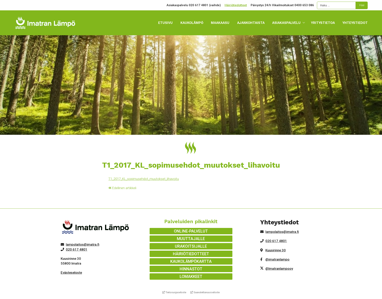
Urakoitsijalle (191, 246)
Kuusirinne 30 (275, 250)
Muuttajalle (191, 238)
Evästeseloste (71, 273)
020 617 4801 (76, 249)
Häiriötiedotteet (236, 5)
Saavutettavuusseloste (206, 292)
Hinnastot (191, 269)
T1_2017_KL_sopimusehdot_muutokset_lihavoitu (143, 179)
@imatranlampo (277, 259)
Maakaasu (220, 23)
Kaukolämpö (191, 23)
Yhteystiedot (355, 23)
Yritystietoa (323, 23)
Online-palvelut (191, 231)
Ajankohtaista (251, 23)
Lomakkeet (191, 276)
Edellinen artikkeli (123, 188)
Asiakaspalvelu (286, 23)
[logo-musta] (96, 228)
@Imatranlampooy (279, 269)
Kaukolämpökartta (191, 261)
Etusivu (165, 23)
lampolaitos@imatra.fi (82, 244)
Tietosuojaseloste (175, 292)
